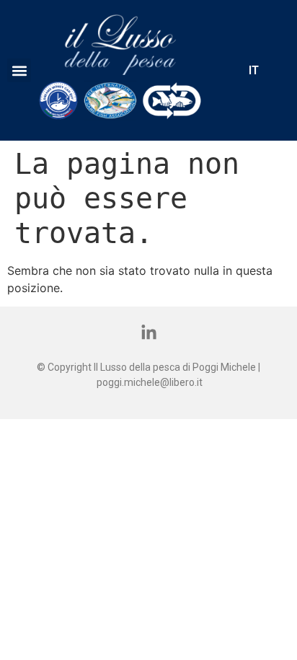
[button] (19, 70)
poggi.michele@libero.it (150, 382)
